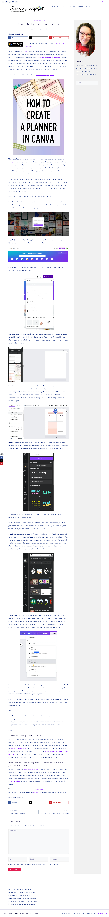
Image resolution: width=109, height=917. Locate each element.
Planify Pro (37, 792)
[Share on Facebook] (1, 457)
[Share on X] (1, 460)
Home (53, 7)
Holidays (89, 7)
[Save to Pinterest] (1, 463)
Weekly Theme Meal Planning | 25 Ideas (55, 812)
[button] (75, 6)
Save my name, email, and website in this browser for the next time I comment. (34, 864)
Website (54, 859)
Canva (25, 52)
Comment (13, 831)
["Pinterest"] (13, 2)
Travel (79, 11)
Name (11, 859)
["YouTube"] (16, 2)
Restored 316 (102, 913)
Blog (59, 7)
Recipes (81, 7)
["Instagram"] (9, 2)
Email (32, 859)
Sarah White (33, 29)
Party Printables (68, 11)
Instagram (104, 2)
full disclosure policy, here (45, 75)
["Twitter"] (6, 2)
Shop (64, 7)
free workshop (15, 781)
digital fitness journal (18, 748)
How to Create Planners (38, 20)
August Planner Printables (17, 812)
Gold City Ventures (31, 769)
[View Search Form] (100, 9)
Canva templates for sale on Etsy (49, 58)
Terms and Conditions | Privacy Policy (27, 913)
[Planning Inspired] (27, 9)
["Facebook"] (3, 2)
